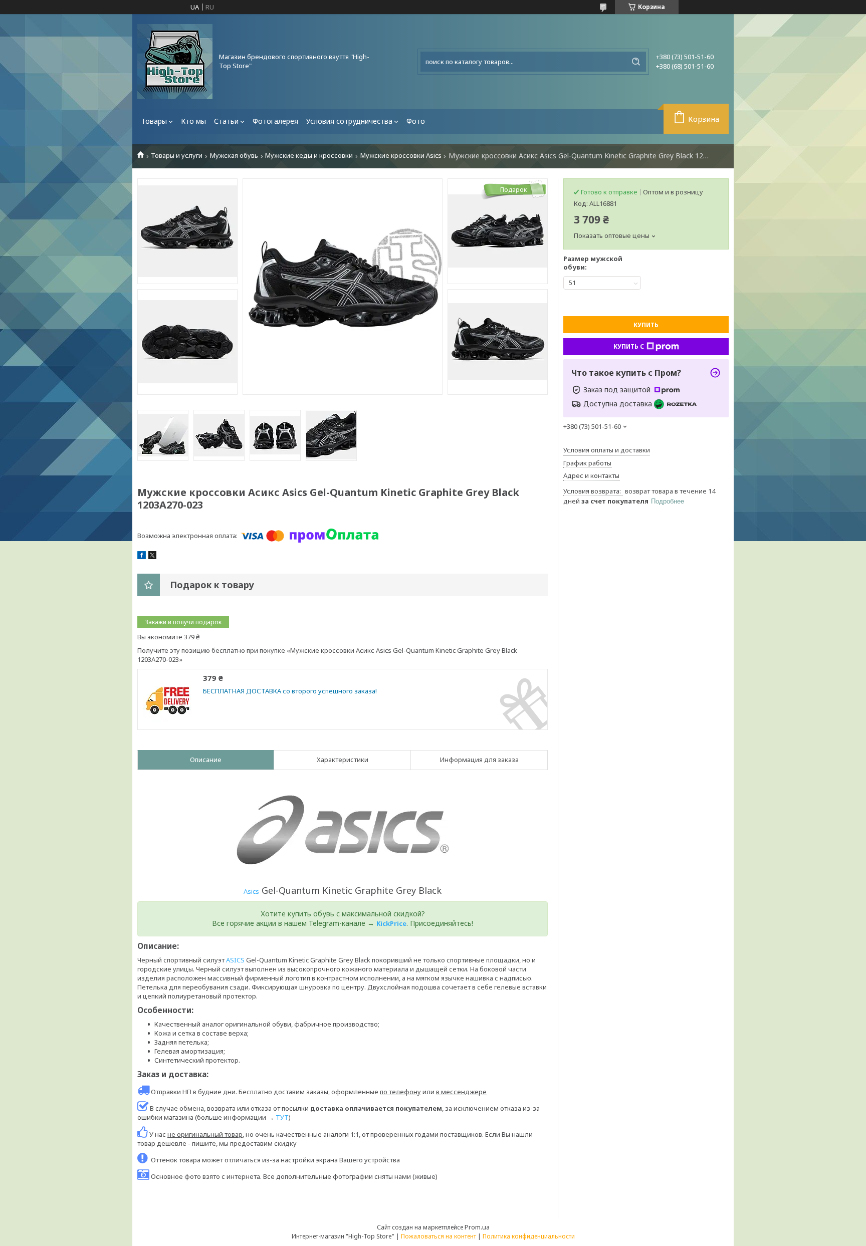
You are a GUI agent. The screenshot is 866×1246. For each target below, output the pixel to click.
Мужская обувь (234, 155)
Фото (415, 121)
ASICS (235, 959)
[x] (152, 556)
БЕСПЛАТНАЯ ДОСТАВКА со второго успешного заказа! (290, 691)
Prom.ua (477, 1226)
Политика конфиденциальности (529, 1236)
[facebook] (141, 556)
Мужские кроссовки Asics (401, 155)
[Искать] (636, 62)
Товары (154, 121)
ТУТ (282, 1117)
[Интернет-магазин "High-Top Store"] (174, 61)
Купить (646, 325)
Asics (251, 891)
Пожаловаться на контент (438, 1236)
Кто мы (193, 121)
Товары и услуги (176, 155)
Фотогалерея (275, 121)
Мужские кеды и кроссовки (309, 155)
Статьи (226, 121)
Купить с (628, 346)
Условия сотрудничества (349, 121)
